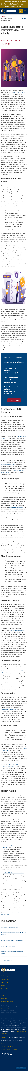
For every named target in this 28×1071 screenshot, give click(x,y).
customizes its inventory (8, 464)
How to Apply (5, 979)
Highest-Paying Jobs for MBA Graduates (8, 946)
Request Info (14, 400)
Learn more (4, 1037)
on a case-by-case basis (18, 630)
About (3, 985)
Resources (4, 998)
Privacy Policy (5, 1043)
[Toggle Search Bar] (21, 11)
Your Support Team (7, 1001)
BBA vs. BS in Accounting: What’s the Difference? (9, 927)
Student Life (5, 988)
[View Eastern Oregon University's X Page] (8, 1054)
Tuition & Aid (5, 982)
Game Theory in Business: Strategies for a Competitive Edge (12, 940)
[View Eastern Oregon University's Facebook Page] (2, 1054)
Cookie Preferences (7, 1046)
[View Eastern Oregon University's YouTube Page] (11, 1054)
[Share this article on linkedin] (9, 44)
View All (6, 960)
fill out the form (16, 912)
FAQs (2, 995)
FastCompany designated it (9, 709)
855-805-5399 (5, 915)
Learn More (21, 18)
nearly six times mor (19, 92)
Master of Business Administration (13, 873)
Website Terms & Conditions (9, 1049)
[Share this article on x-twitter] (3, 44)
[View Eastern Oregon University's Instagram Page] (5, 1054)
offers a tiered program (16, 507)
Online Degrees (6, 976)
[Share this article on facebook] (6, 44)
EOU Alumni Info (6, 992)
